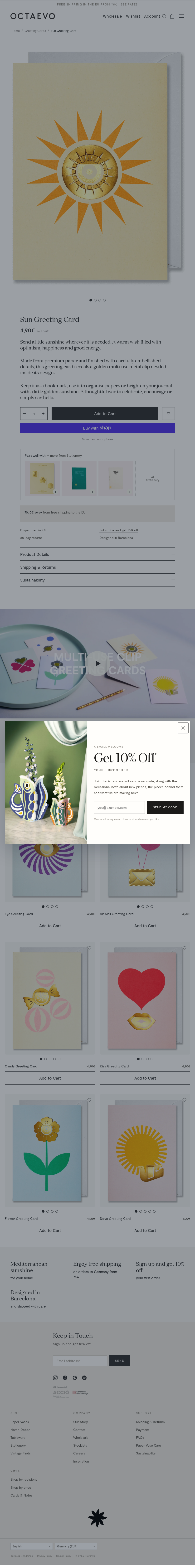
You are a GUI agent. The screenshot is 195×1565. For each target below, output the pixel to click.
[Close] (183, 728)
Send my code (165, 807)
